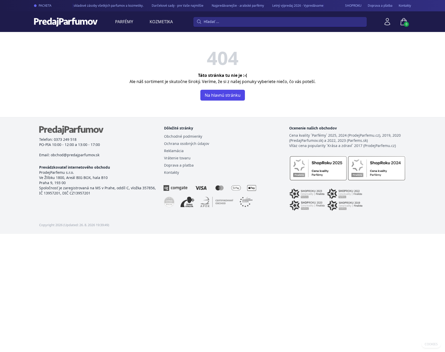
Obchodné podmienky (183, 136)
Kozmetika (161, 21)
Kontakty (405, 6)
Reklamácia (174, 150)
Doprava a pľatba (380, 6)
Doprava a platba (179, 165)
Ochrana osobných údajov (186, 143)
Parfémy (124, 21)
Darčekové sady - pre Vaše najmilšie (176, 5)
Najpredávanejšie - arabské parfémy (236, 5)
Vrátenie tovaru (177, 157)
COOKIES (431, 344)
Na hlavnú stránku (223, 95)
